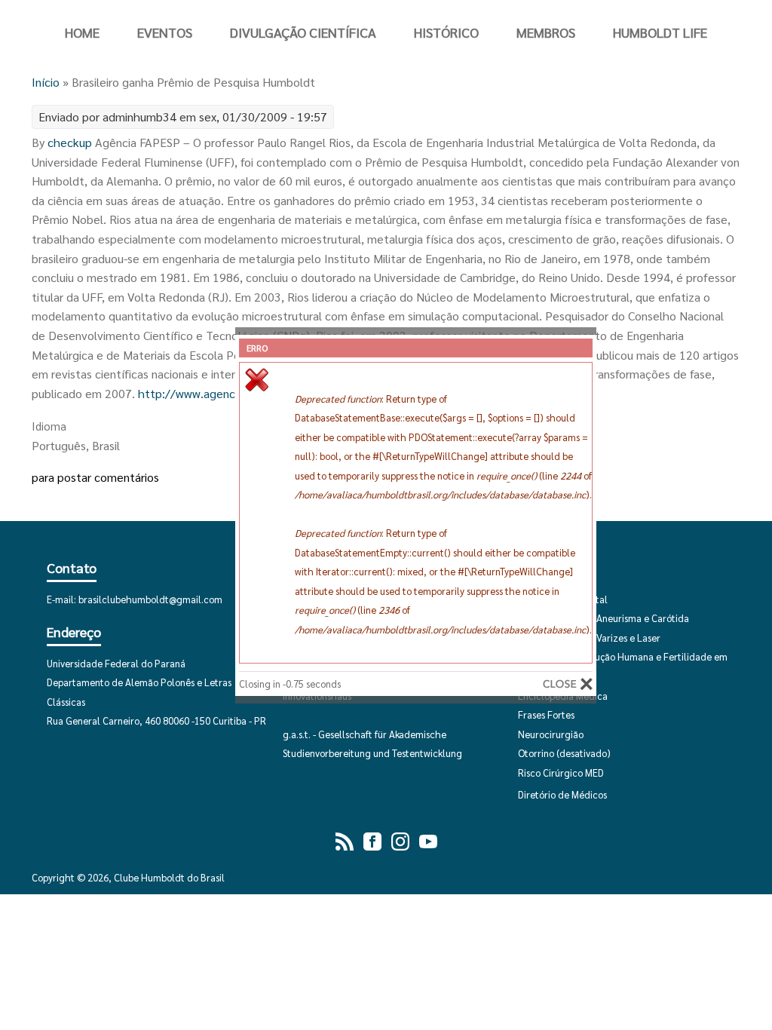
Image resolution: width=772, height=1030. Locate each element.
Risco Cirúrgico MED (561, 772)
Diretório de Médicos (562, 794)
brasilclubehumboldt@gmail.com (150, 599)
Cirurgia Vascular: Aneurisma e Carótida (603, 618)
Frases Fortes (546, 714)
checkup (69, 142)
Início (46, 82)
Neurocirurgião (551, 734)
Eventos (164, 32)
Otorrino (536, 752)
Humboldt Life (660, 32)
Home (82, 32)
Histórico (446, 32)
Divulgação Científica (303, 32)
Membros (545, 32)
